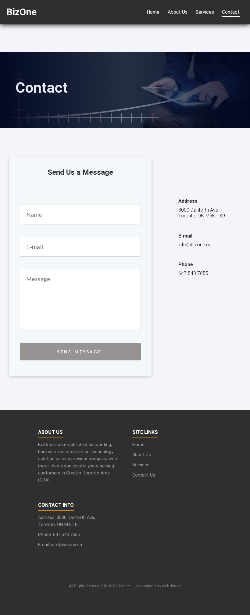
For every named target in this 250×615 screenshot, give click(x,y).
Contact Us (143, 475)
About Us (178, 12)
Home (153, 12)
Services (204, 12)
